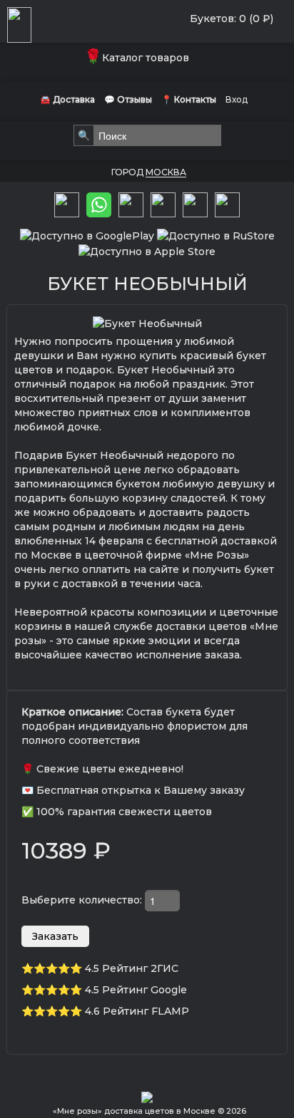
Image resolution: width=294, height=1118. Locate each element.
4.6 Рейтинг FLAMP (137, 1011)
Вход (236, 99)
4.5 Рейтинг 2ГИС (131, 968)
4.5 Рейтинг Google (136, 989)
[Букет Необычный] (147, 322)
